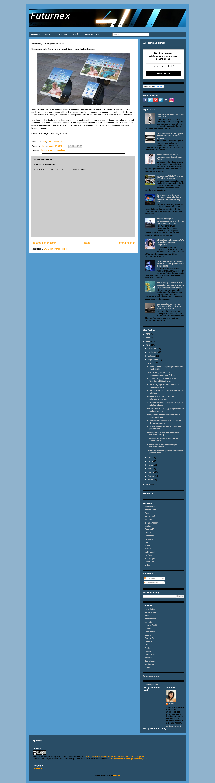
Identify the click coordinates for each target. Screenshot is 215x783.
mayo (151, 465)
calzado (148, 520)
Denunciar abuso (151, 676)
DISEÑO (76, 34)
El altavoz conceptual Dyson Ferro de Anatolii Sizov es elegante (170, 135)
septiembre (153, 360)
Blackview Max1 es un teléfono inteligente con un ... (161, 397)
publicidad (150, 552)
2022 (148, 338)
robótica (148, 555)
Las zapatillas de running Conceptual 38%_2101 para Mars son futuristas (169, 306)
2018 (148, 484)
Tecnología (60, 150)
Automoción (150, 516)
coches (148, 526)
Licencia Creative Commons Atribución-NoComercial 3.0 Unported (115, 756)
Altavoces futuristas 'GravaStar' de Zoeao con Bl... (162, 440)
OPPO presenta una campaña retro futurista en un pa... (163, 433)
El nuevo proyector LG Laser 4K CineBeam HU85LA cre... (161, 379)
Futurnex (50, 15)
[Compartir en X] (75, 146)
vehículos (149, 562)
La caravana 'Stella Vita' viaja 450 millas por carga (170, 177)
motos (148, 549)
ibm (44, 141)
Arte (147, 513)
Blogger (116, 775)
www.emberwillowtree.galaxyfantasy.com (128, 759)
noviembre (153, 352)
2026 (148, 334)
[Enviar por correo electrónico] (69, 146)
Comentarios (152, 583)
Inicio (87, 242)
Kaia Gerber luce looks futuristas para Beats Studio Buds (169, 157)
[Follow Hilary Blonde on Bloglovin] (153, 87)
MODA (47, 34)
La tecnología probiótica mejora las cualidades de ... (163, 385)
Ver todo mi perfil (174, 726)
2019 (148, 345)
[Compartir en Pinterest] (81, 146)
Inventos (51, 150)
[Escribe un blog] (72, 146)
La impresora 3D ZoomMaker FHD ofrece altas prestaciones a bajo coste (170, 263)
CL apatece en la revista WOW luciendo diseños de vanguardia (170, 242)
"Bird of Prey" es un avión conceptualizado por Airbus (161, 373)
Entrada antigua (126, 242)
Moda (147, 545)
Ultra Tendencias (55, 141)
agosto (151, 363)
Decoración (150, 529)
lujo (146, 542)
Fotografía (149, 536)
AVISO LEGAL (39, 769)
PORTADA (35, 34)
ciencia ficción (151, 523)
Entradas (150, 578)
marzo (151, 472)
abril (150, 469)
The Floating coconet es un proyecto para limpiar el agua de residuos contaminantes (170, 284)
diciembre (153, 348)
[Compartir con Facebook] (78, 146)
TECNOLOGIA (61, 34)
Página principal (151, 685)
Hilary (171, 704)
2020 (148, 342)
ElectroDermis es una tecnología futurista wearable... (162, 446)
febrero (151, 476)
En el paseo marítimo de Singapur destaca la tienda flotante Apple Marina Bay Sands (169, 198)
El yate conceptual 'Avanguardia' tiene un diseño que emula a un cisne (170, 221)
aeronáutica (150, 506)
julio (150, 457)
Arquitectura (150, 510)
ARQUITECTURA (92, 34)
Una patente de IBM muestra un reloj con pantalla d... (163, 415)
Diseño (44, 150)
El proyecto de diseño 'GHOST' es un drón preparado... (164, 421)
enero (151, 480)
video (147, 565)
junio (150, 461)
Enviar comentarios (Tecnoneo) (57, 249)
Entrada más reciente (43, 242)
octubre (151, 356)
